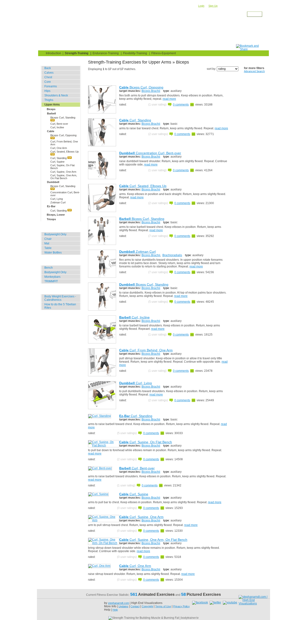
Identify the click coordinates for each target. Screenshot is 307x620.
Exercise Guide (94, 47)
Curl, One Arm (58, 148)
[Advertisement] (149, 33)
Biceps (51, 109)
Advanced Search (254, 71)
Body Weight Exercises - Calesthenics (60, 298)
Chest (48, 77)
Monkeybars (52, 276)
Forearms (50, 86)
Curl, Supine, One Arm (63, 171)
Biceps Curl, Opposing (63, 135)
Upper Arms (110, 18)
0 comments (181, 104)
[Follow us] (216, 602)
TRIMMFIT (51, 281)
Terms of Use (163, 606)
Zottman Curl (57, 202)
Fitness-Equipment (163, 53)
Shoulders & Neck (56, 95)
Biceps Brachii (151, 91)
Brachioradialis (172, 255)
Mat (46, 243)
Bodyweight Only (55, 234)
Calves (48, 72)
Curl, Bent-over (59, 123)
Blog (67, 47)
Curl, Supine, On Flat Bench (62, 167)
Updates (123, 606)
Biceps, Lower (56, 214)
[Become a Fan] (200, 602)
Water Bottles (53, 252)
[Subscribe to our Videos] (230, 602)
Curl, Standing (58, 158)
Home (48, 47)
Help (115, 609)
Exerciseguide (69, 18)
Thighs (48, 100)
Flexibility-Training (135, 53)
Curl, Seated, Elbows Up (64, 151)
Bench (48, 267)
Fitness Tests (126, 47)
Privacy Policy (181, 606)
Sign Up (213, 5)
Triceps (51, 219)
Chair (48, 239)
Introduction (53, 53)
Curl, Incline (57, 127)
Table (48, 248)
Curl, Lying (56, 198)
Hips (47, 91)
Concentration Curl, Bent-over (65, 194)
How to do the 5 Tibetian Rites (60, 306)
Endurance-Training (106, 53)
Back (47, 68)
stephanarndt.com (118, 603)
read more (169, 98)
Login (201, 5)
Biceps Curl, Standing (62, 117)
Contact (135, 606)
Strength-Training (90, 18)
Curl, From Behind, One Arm (64, 143)
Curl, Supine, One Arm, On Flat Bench (63, 177)
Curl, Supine (57, 161)
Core (47, 81)
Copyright (147, 606)
